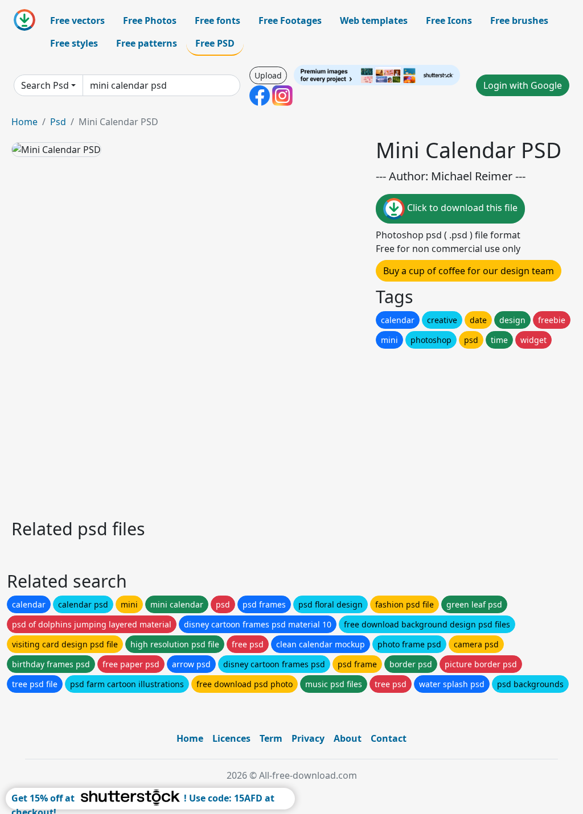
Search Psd (45, 85)
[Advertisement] (291, 430)
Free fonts (217, 20)
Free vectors (77, 20)
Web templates (374, 20)
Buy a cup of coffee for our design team (468, 271)
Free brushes (519, 20)
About (348, 738)
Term (271, 738)
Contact (389, 738)
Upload (268, 75)
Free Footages (290, 20)
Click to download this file (461, 207)
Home (24, 121)
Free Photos (149, 20)
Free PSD (215, 43)
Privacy (308, 738)
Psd (58, 121)
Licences (231, 738)
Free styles (74, 43)
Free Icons (449, 20)
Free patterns (146, 43)
